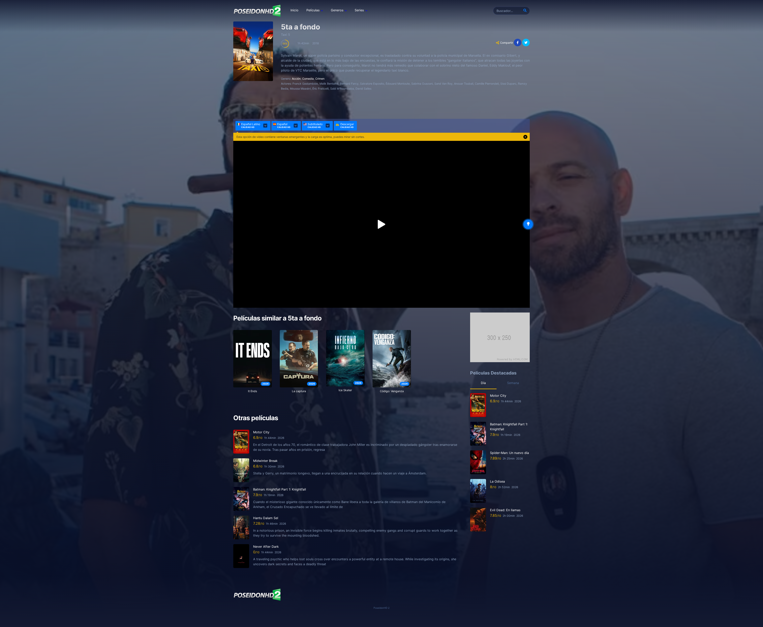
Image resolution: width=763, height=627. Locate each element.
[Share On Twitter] (526, 42)
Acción (296, 78)
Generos (337, 10)
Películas (313, 10)
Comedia (308, 78)
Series (359, 10)
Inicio (294, 10)
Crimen (319, 78)
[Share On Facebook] (517, 42)
